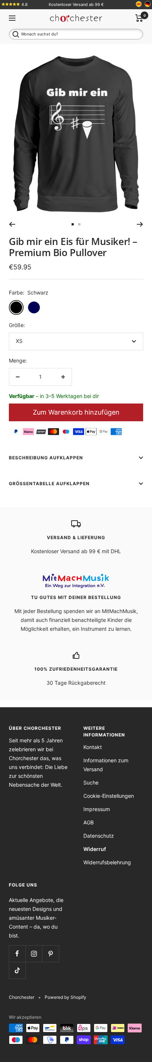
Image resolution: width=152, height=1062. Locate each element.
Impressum (96, 809)
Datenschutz (98, 836)
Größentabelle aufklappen (49, 483)
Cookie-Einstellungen (108, 796)
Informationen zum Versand (105, 764)
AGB (88, 822)
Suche (91, 782)
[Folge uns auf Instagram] (33, 953)
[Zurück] (12, 224)
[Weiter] (140, 224)
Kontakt (92, 747)
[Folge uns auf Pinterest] (50, 953)
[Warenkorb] (139, 18)
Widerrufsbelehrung (107, 862)
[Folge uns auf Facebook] (17, 953)
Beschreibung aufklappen (46, 457)
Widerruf (94, 849)
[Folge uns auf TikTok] (17, 970)
